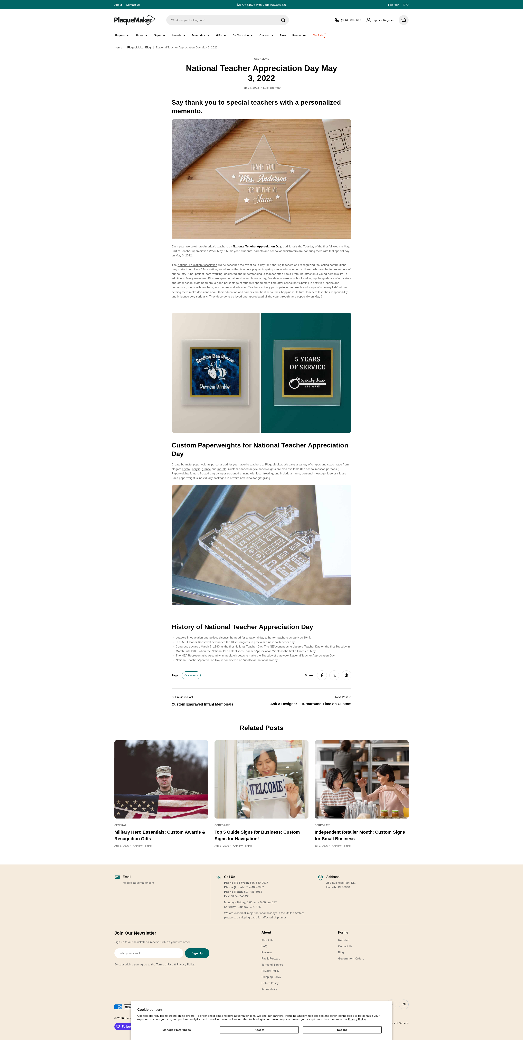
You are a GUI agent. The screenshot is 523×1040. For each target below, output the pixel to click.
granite (206, 469)
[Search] (283, 20)
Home (118, 47)
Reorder (393, 4)
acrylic (196, 469)
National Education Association (197, 264)
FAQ (406, 4)
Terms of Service (398, 1023)
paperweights (201, 464)
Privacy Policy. (186, 964)
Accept (259, 1029)
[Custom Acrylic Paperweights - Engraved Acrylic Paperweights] (261, 315)
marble (221, 469)
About (118, 4)
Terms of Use (164, 964)
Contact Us (133, 4)
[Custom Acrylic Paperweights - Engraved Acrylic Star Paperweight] (261, 121)
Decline (342, 1029)
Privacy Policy (357, 1019)
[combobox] (227, 20)
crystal (186, 469)
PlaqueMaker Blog (139, 47)
